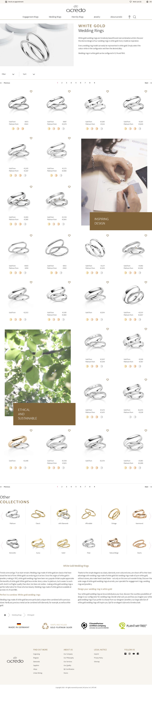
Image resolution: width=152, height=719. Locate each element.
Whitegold (30, 615)
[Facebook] (138, 653)
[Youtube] (135, 653)
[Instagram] (130, 653)
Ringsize (36, 657)
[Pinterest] (126, 653)
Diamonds (36, 661)
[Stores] (129, 17)
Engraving (36, 654)
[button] (31, 91)
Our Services (68, 661)
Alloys (35, 669)
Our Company (68, 654)
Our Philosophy (69, 657)
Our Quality (67, 665)
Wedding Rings (17, 615)
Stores (66, 673)
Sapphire (36, 665)
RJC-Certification (69, 669)
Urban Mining (37, 673)
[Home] (76, 8)
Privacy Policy (98, 657)
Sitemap (97, 661)
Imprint (96, 654)
